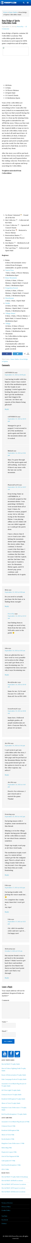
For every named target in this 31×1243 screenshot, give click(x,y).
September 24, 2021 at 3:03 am (15, 650)
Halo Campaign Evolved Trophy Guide (14, 1079)
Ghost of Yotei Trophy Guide (11, 1103)
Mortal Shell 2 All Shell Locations (12, 1180)
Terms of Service (7, 1203)
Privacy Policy (6, 1206)
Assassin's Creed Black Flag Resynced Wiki (15, 1122)
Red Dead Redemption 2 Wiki (11, 1165)
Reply (7, 409)
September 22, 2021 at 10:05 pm (15, 375)
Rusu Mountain (11, 278)
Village (8, 323)
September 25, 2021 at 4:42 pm (15, 816)
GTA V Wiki (5, 1169)
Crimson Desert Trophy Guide (11, 1094)
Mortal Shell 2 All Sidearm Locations (13, 1192)
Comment (5, 1000)
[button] (24, 3)
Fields (7, 303)
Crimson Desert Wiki (8, 1126)
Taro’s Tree (9, 270)
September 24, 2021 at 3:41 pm (15, 745)
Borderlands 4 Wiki (8, 1139)
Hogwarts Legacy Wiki (9, 1152)
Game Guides (14, 359)
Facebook (5, 1220)
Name (4, 1022)
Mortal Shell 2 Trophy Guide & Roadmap (15, 1177)
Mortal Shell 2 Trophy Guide (11, 1064)
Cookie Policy (6, 1210)
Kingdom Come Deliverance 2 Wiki (13, 1143)
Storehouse (9, 298)
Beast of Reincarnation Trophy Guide (14, 1075)
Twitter (4, 1223)
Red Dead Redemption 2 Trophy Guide (14, 1114)
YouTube (4, 1216)
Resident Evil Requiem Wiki (10, 1130)
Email (4, 1031)
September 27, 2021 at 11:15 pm (15, 887)
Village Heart (10, 313)
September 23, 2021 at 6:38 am (15, 592)
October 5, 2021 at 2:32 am (13, 951)
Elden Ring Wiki (7, 1148)
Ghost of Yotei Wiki (8, 1135)
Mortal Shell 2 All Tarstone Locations (14, 1184)
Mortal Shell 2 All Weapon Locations (13, 1188)
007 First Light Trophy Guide (11, 1090)
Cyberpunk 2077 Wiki (8, 1161)
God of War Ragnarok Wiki (10, 1156)
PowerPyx (11, 614)
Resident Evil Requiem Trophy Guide (13, 1099)
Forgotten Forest (11, 288)
